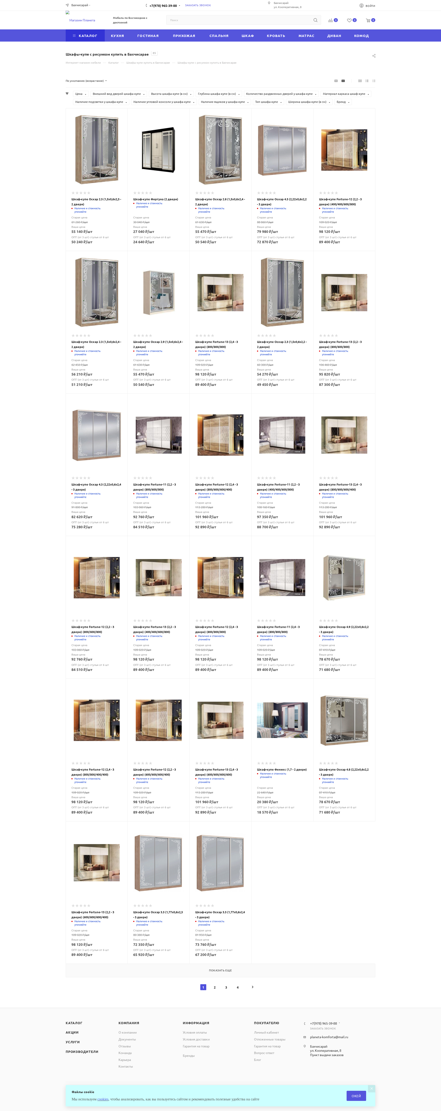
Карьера (125, 1059)
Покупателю (266, 1023)
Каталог (74, 1023)
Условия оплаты (195, 1032)
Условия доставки (196, 1039)
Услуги (73, 1042)
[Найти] (315, 20)
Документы (127, 1039)
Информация (196, 1023)
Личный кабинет (266, 1032)
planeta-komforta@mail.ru (329, 1037)
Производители (82, 1051)
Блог (257, 1059)
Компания (129, 1023)
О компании (128, 1032)
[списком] (367, 80)
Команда (125, 1053)
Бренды (189, 1055)
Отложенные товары (270, 1039)
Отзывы (125, 1046)
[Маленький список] (336, 80)
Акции (72, 1032)
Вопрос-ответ (264, 1053)
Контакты (126, 1066)
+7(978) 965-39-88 (163, 5)
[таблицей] (374, 80)
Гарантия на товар (196, 1046)
